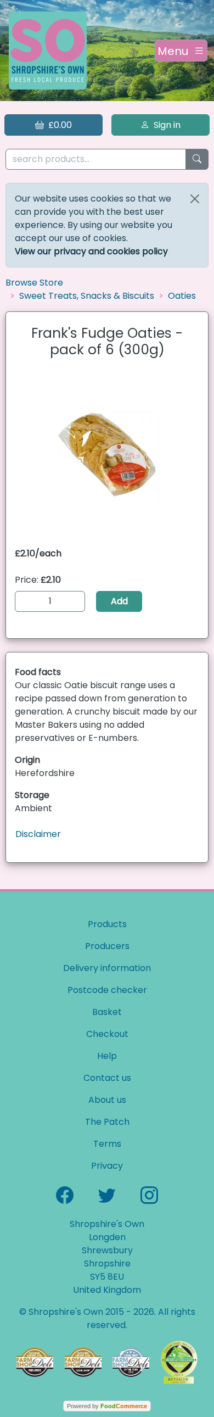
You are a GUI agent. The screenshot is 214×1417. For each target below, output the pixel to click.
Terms (107, 1143)
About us (107, 1100)
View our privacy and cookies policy (91, 251)
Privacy (107, 1165)
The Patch (107, 1121)
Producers (107, 946)
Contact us (107, 1078)
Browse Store (34, 282)
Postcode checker (107, 990)
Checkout (107, 1034)
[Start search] (197, 159)
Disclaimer (38, 834)
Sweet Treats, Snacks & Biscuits (86, 295)
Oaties (182, 295)
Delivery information (107, 968)
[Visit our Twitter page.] (107, 1194)
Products (107, 924)
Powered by (107, 1406)
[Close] (195, 198)
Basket (107, 1012)
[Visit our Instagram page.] (149, 1194)
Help (107, 1056)
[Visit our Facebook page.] (65, 1194)
